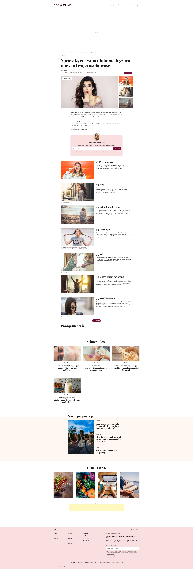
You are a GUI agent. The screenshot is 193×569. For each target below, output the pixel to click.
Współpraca (56, 538)
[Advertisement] (96, 507)
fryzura (63, 330)
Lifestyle (69, 52)
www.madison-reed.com (80, 129)
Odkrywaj (69, 533)
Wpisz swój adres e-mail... (111, 545)
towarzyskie (128, 281)
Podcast (120, 5)
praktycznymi (123, 301)
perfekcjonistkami (100, 259)
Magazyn (112, 5)
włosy (70, 330)
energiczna (120, 210)
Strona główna (64, 52)
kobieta (106, 187)
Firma (55, 533)
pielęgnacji (125, 303)
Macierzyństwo (70, 543)
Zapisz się (117, 148)
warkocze (115, 232)
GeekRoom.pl (136, 566)
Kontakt (132, 5)
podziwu (104, 192)
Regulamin (73, 562)
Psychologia (69, 538)
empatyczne (127, 283)
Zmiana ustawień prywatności (106, 562)
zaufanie (126, 235)
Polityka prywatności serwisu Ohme (87, 562)
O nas (126, 5)
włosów (122, 165)
